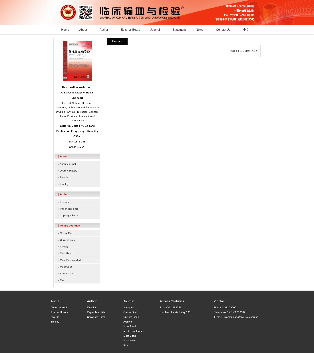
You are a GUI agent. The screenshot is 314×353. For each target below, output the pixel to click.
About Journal (68, 163)
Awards (64, 177)
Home (65, 29)
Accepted (128, 307)
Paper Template (69, 208)
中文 (246, 29)
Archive (64, 246)
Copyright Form (69, 215)
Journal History (68, 170)
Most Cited (66, 266)
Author (104, 29)
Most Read (66, 253)
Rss (62, 280)
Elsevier (64, 202)
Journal (155, 29)
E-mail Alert (66, 273)
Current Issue (68, 239)
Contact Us (223, 29)
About (83, 29)
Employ (64, 184)
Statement (179, 29)
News (200, 29)
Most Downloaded (70, 260)
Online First (66, 233)
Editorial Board (130, 29)
